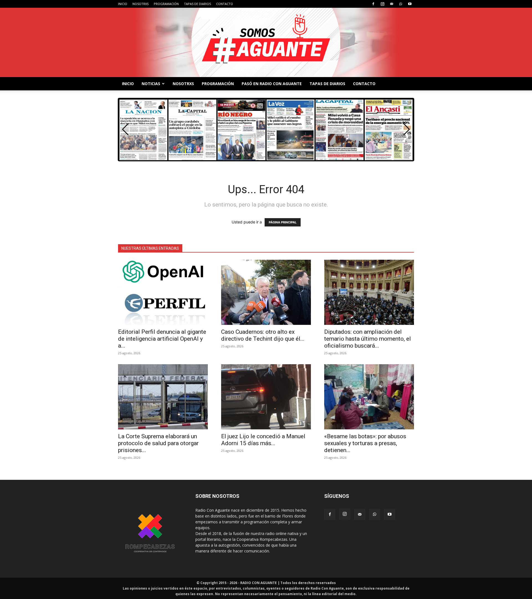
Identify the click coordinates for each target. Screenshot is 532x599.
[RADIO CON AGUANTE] (266, 42)
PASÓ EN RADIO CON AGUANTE (272, 83)
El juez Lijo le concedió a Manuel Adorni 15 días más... (263, 440)
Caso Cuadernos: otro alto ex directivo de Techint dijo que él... (263, 335)
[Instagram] (382, 4)
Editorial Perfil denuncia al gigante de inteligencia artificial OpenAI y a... (162, 338)
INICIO (122, 4)
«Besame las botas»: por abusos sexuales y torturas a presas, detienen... (365, 443)
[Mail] (391, 4)
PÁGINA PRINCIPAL (282, 222)
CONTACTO (224, 4)
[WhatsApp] (401, 4)
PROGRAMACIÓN (166, 4)
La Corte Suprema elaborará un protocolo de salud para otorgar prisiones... (158, 443)
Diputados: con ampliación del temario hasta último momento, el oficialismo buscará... (367, 338)
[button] (406, 129)
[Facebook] (373, 4)
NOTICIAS (151, 83)
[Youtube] (410, 4)
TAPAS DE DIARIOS (197, 4)
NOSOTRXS (140, 4)
